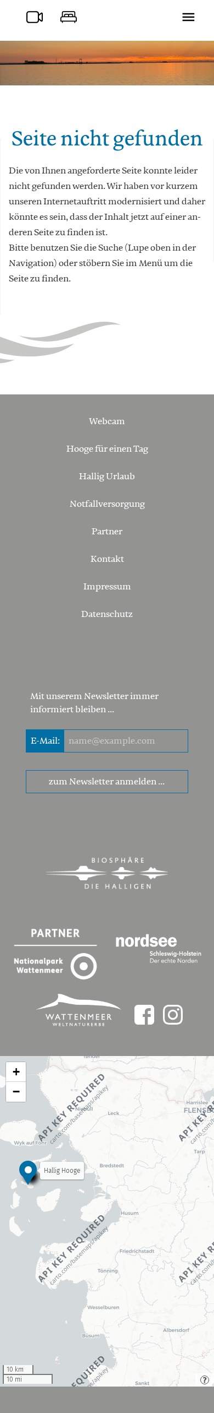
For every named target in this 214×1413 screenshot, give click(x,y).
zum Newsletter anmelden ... (107, 782)
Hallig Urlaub (107, 476)
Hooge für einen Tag (107, 449)
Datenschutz (107, 614)
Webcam (107, 421)
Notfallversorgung (107, 504)
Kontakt (107, 559)
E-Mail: (45, 741)
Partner (107, 532)
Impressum (107, 587)
